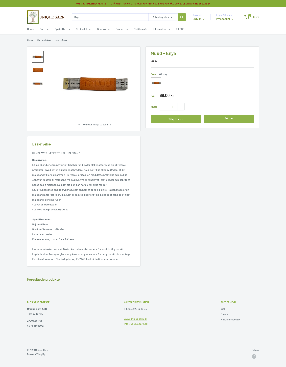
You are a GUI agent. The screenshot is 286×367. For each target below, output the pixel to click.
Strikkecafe (140, 28)
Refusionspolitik (230, 319)
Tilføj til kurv (175, 119)
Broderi (120, 28)
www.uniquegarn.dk (135, 318)
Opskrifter (61, 28)
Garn (42, 28)
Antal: (154, 106)
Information (160, 28)
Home (30, 28)
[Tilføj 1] (163, 106)
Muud (154, 61)
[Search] (182, 17)
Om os (224, 313)
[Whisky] (156, 83)
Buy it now (229, 119)
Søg (223, 308)
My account (223, 18)
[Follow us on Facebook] (254, 356)
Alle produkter (44, 40)
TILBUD (180, 28)
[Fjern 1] (180, 106)
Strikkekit (81, 28)
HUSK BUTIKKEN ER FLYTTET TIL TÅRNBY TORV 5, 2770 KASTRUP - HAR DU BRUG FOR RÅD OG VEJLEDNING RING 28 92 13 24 (143, 3)
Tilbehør (101, 28)
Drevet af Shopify (36, 354)
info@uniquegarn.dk (135, 323)
